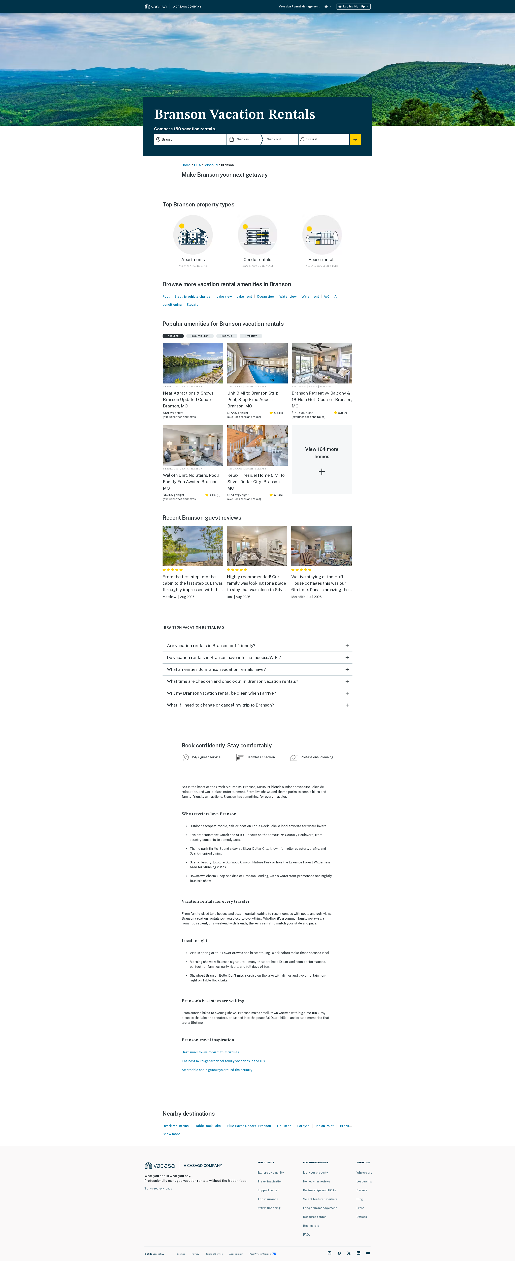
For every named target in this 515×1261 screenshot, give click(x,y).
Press (360, 1208)
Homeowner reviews (316, 1181)
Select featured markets (320, 1199)
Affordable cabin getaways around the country (217, 1070)
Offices (361, 1217)
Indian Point (325, 1126)
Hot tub (226, 336)
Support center (268, 1190)
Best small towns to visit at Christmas (210, 1052)
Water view (288, 296)
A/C (327, 296)
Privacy (195, 1254)
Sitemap (181, 1254)
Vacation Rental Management (299, 6)
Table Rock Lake (208, 1126)
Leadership (364, 1181)
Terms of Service (214, 1254)
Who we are (364, 1172)
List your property (315, 1172)
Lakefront (244, 296)
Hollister (284, 1126)
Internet (251, 336)
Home (186, 165)
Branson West (351, 1126)
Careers (362, 1190)
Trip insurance (268, 1199)
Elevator (193, 305)
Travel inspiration (270, 1181)
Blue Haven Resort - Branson (249, 1126)
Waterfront (310, 296)
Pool (166, 296)
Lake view (224, 296)
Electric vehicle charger (193, 296)
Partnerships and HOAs (319, 1190)
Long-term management (320, 1208)
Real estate (311, 1225)
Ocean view (266, 296)
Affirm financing (269, 1208)
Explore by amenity (271, 1172)
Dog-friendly (200, 336)
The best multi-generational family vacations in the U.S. (224, 1061)
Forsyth (303, 1126)
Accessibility (236, 1254)
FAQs (306, 1234)
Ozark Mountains (176, 1126)
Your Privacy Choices (260, 1254)
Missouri (211, 165)
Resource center (314, 1217)
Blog (359, 1199)
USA (197, 165)
